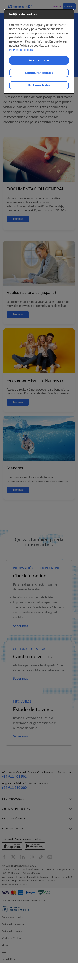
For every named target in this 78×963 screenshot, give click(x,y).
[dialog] (39, 52)
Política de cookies (21, 50)
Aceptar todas (39, 60)
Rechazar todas (39, 85)
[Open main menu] (4, 6)
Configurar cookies (39, 72)
